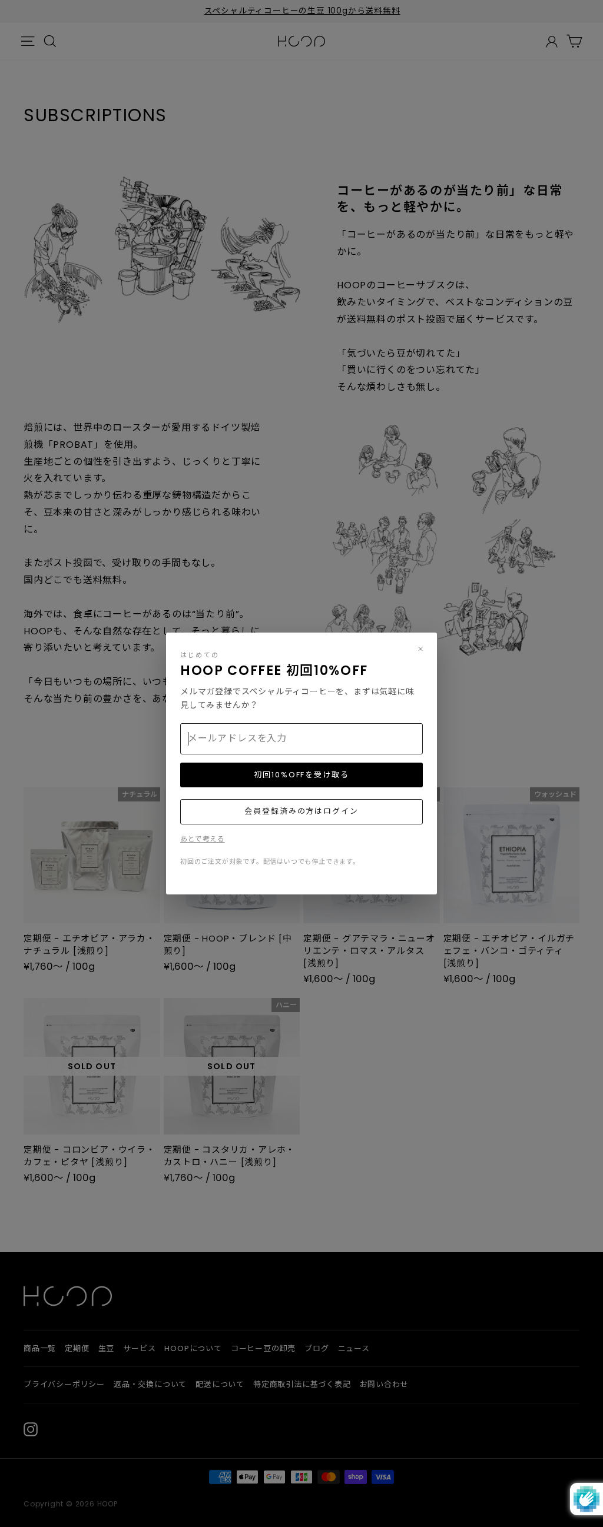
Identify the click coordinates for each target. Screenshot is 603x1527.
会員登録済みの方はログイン (301, 811)
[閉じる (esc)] (420, 649)
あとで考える (202, 839)
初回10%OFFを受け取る (301, 774)
